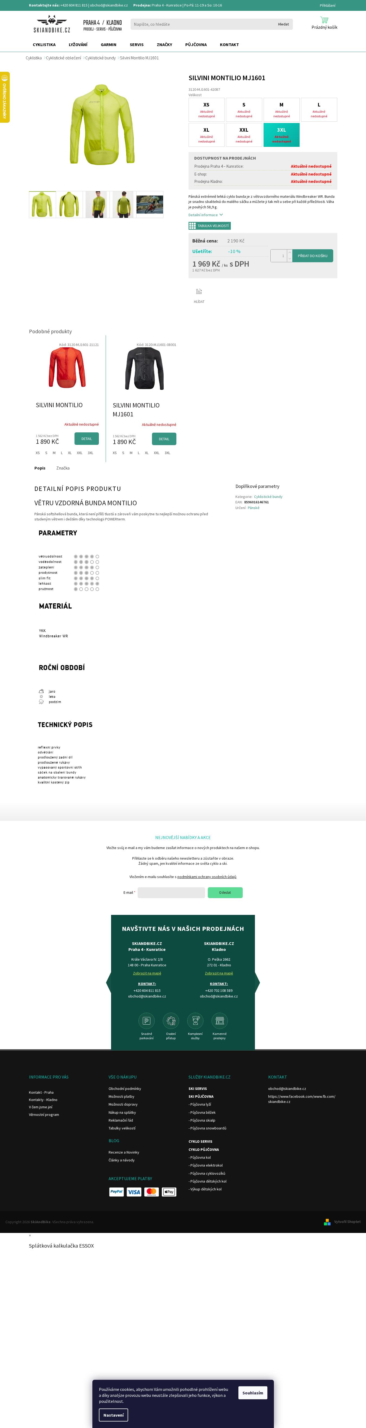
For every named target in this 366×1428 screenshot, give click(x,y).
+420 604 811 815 (74, 5)
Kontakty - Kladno (43, 1099)
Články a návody (122, 1160)
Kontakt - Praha (41, 1092)
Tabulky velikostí (122, 1128)
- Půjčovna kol (200, 1157)
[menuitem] (44, 44)
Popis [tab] (40, 468)
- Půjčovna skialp (202, 1120)
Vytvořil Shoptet (347, 1221)
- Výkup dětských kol (205, 1189)
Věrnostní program (44, 1114)
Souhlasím (252, 1392)
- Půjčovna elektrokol (206, 1165)
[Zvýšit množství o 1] (289, 253)
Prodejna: (142, 5)
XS (38, 452)
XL (70, 452)
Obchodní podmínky (125, 1088)
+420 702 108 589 (218, 990)
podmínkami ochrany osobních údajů (207, 876)
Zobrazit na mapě (147, 973)
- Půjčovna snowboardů (207, 1128)
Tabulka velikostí (213, 225)
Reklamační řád (121, 1120)
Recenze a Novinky (124, 1152)
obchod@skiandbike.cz (109, 5)
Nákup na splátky (122, 1112)
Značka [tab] (63, 468)
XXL (79, 452)
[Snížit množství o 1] (289, 259)
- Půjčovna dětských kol (207, 1181)
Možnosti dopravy (123, 1104)
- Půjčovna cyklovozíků (207, 1173)
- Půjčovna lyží (200, 1104)
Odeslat (225, 892)
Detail (87, 438)
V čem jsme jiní (40, 1107)
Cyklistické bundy (268, 496)
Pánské (254, 507)
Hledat (283, 24)
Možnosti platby (121, 1096)
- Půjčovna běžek (202, 1112)
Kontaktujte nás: (44, 5)
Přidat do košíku (313, 255)
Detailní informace (203, 214)
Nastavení (113, 1415)
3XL (90, 452)
